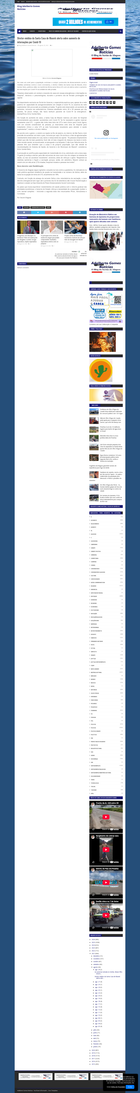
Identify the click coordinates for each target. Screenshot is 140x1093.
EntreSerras (95, 627)
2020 (93, 1050)
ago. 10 (97, 1015)
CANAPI (93, 548)
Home (18, 1)
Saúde (48, 207)
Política (94, 734)
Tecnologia (95, 783)
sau (92, 752)
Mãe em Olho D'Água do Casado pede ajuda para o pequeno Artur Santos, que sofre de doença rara (110, 420)
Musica (93, 683)
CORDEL (93, 565)
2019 (93, 1053)
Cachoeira (94, 541)
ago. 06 (97, 1018)
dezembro (96, 956)
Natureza (94, 689)
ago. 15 (97, 1007)
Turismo (94, 790)
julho (95, 1030)
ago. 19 (97, 998)
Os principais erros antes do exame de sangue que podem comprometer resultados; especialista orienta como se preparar (50, 239)
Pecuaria (94, 703)
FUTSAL (93, 648)
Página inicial (93, 82)
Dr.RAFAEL (94, 603)
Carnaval (94, 555)
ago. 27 (97, 982)
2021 (93, 953)
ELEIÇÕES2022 (95, 620)
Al (91, 530)
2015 (93, 1064)
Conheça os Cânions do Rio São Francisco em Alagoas (62, 1)
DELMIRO (93, 586)
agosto (95, 967)
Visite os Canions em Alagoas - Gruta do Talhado (64, 31)
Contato (22, 1)
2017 (93, 1058)
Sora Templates (53, 1090)
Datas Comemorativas (98, 582)
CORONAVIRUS (95, 568)
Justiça (93, 658)
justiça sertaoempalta (98, 662)
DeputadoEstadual (97, 593)
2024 (93, 945)
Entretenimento (96, 631)
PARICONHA (94, 700)
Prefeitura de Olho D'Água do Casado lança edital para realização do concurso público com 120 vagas (111, 411)
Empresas (94, 624)
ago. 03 (97, 1026)
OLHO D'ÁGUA (95, 693)
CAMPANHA (94, 544)
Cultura (93, 575)
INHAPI (93, 655)
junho (95, 1033)
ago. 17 (97, 1004)
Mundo (93, 679)
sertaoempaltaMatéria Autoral (101, 772)
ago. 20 (97, 996)
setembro (96, 964)
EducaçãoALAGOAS (96, 617)
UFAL (92, 793)
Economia (94, 606)
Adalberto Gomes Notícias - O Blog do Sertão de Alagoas (38, 1)
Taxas (92, 779)
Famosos (94, 638)
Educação (94, 613)
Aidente (93, 527)
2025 (93, 942)
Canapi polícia (96, 551)
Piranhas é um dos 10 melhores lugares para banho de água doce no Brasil (110, 429)
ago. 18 (97, 1001)
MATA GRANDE (95, 669)
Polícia (93, 728)
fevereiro (96, 1044)
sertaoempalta (95, 765)
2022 (93, 951)
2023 (93, 948)
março (95, 1041)
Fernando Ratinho (97, 641)
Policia (93, 724)
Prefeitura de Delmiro (98, 741)
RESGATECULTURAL (96, 748)
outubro (96, 961)
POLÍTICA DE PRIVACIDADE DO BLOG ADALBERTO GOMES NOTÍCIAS (101, 90)
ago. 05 (97, 1021)
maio (95, 1035)
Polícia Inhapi (96, 731)
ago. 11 (97, 1012)
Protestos (94, 745)
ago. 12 (97, 1010)
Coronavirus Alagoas (37, 207)
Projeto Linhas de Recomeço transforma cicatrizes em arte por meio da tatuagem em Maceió (74, 237)
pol (92, 721)
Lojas (92, 665)
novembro (96, 959)
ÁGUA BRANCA (95, 524)
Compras (93, 561)
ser (92, 762)
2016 (93, 1061)
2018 (93, 1056)
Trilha (93, 786)
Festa (92, 644)
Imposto (94, 651)
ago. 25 (97, 984)
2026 (93, 939)
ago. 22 (97, 993)
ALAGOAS (26, 207)
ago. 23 (97, 990)
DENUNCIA (94, 589)
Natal (92, 686)
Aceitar (130, 1087)
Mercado (93, 676)
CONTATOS (93, 93)
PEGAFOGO (94, 707)
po (92, 714)
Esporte (93, 634)
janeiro (95, 1046)
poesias (93, 717)
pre (92, 738)
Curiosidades (95, 579)
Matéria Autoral (96, 672)
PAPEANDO (94, 696)
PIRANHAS (94, 710)
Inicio (24, 31)
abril (94, 1038)
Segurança (94, 759)
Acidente (94, 520)
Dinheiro (94, 600)
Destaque (94, 596)
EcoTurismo (95, 610)
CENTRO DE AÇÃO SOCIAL (89, 31)
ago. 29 (97, 969)
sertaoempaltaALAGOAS (98, 769)
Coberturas (42, 31)
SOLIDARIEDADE (95, 776)
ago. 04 (97, 1023)
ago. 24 (97, 987)
